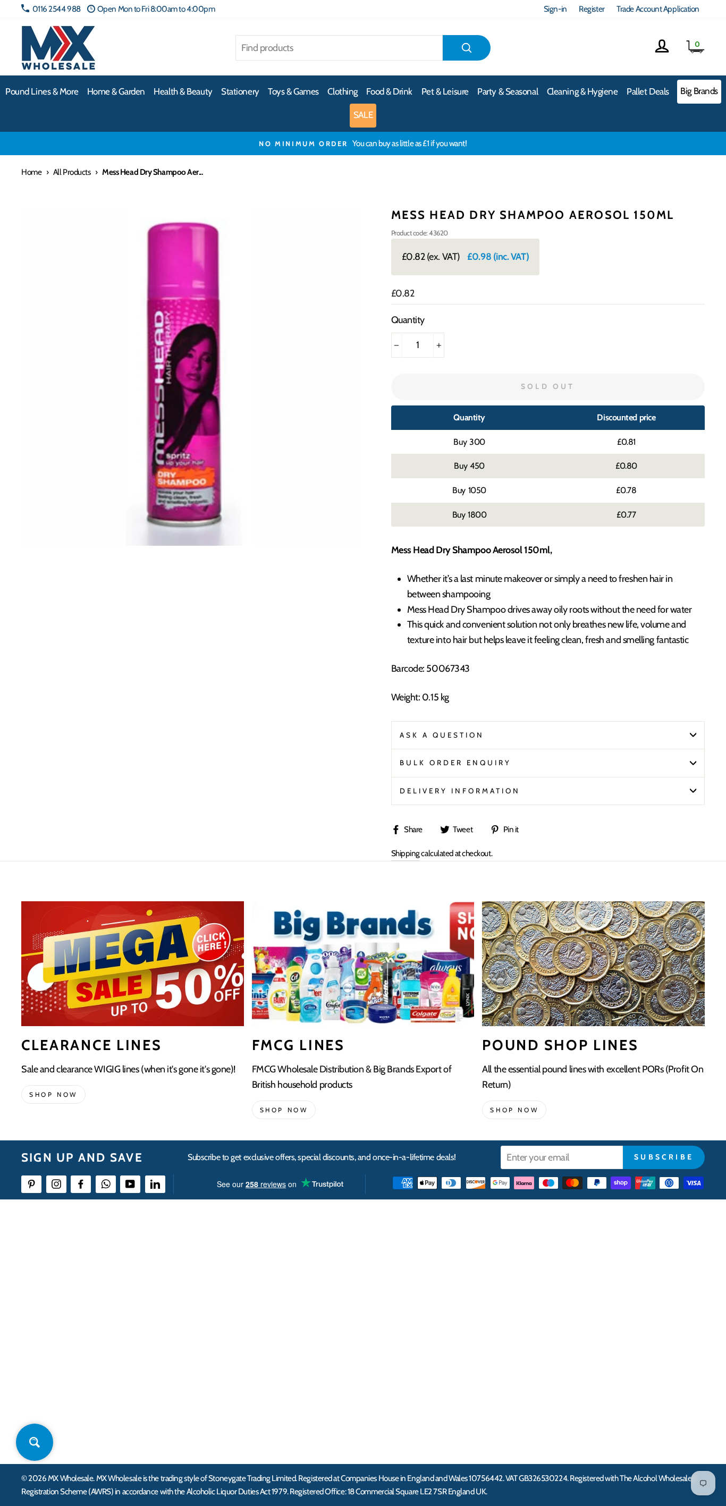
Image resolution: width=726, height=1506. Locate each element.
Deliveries (272, 1301)
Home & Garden (116, 91)
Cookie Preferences (591, 1397)
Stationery (240, 91)
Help (264, 1262)
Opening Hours (585, 1281)
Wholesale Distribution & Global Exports (318, 1339)
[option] (363, 143)
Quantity (408, 320)
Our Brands (427, 1301)
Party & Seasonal (507, 91)
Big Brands (699, 91)
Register (591, 9)
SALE (363, 114)
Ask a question (442, 735)
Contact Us (578, 1262)
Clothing (342, 91)
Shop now (53, 1094)
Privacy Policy (278, 1378)
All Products (72, 172)
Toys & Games (293, 91)
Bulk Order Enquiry (456, 762)
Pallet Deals (648, 91)
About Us (423, 1262)
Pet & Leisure (445, 91)
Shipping (405, 853)
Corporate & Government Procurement (318, 1320)
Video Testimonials (438, 1281)
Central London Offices (598, 1320)
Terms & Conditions (286, 1358)
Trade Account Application (658, 9)
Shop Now (514, 1110)
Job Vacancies (582, 1358)
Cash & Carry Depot (591, 1301)
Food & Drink (389, 91)
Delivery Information (460, 790)
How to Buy (274, 1281)
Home (31, 172)
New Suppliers (584, 1378)
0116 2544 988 (56, 9)
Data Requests (583, 1416)
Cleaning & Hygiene (582, 91)
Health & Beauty (183, 91)
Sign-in (555, 9)
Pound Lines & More (41, 91)
